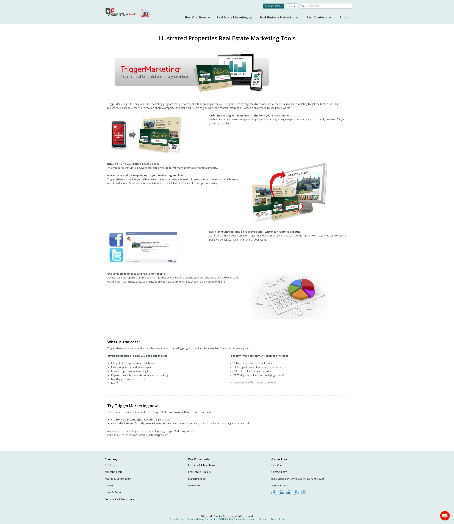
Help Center (278, 465)
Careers (109, 485)
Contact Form (279, 471)
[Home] (128, 13)
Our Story (110, 465)
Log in (292, 6)
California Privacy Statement (201, 519)
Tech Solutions (317, 17)
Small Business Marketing (277, 17)
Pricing (344, 17)
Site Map (263, 519)
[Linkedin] (288, 492)
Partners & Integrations (201, 465)
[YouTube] (281, 492)
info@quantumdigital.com (153, 435)
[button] (445, 515)
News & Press (113, 492)
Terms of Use (277, 519)
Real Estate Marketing (232, 17)
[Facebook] (273, 492)
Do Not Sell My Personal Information (237, 519)
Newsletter (194, 485)
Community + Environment (120, 499)
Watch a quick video (255, 108)
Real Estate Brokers (199, 471)
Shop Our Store (196, 17)
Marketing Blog (197, 478)
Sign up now (163, 419)
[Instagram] (296, 492)
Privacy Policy (176, 519)
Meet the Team (114, 471)
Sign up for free (273, 5)
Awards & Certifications (118, 478)
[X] (303, 492)
